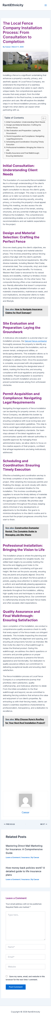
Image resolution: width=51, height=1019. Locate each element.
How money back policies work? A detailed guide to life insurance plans (25, 871)
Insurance (26, 857)
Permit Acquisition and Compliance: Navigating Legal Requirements (25, 137)
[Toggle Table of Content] (42, 118)
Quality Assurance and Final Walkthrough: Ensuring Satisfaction (22, 154)
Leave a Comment (13, 857)
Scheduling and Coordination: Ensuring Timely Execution (25, 143)
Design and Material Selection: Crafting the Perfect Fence (23, 126)
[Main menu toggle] (45, 5)
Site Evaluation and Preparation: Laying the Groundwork (23, 131)
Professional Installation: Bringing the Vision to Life (25, 148)
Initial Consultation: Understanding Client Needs (25, 122)
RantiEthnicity (13, 5)
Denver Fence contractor (36, 341)
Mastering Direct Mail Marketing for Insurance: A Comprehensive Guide (24, 849)
